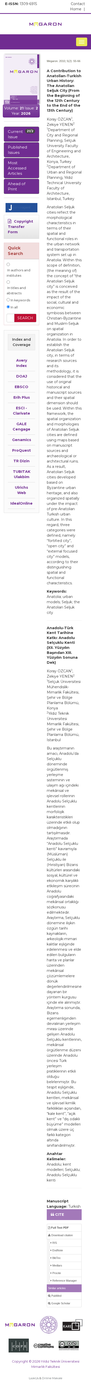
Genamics (21, 440)
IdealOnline (21, 503)
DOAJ (21, 376)
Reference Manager (64, 1280)
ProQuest (21, 450)
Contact (78, 4)
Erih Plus (21, 397)
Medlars (57, 1265)
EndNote (57, 1250)
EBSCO (21, 387)
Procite (56, 1273)
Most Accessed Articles (17, 168)
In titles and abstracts (16, 290)
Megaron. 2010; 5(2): (60, 61)
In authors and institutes (18, 272)
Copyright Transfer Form (20, 226)
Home (77, 9)
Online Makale (52, 1378)
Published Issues (17, 150)
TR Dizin (21, 461)
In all (14, 307)
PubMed (56, 1295)
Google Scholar (60, 1303)
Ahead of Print (16, 186)
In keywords (20, 300)
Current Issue (20, 134)
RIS (54, 1242)
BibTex (56, 1257)
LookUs (34, 1378)
